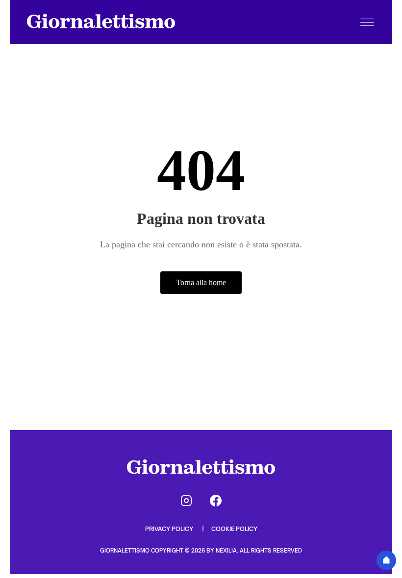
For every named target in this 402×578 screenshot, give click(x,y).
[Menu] (367, 22)
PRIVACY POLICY (170, 528)
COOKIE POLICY (234, 528)
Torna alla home (201, 282)
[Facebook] (216, 500)
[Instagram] (186, 500)
